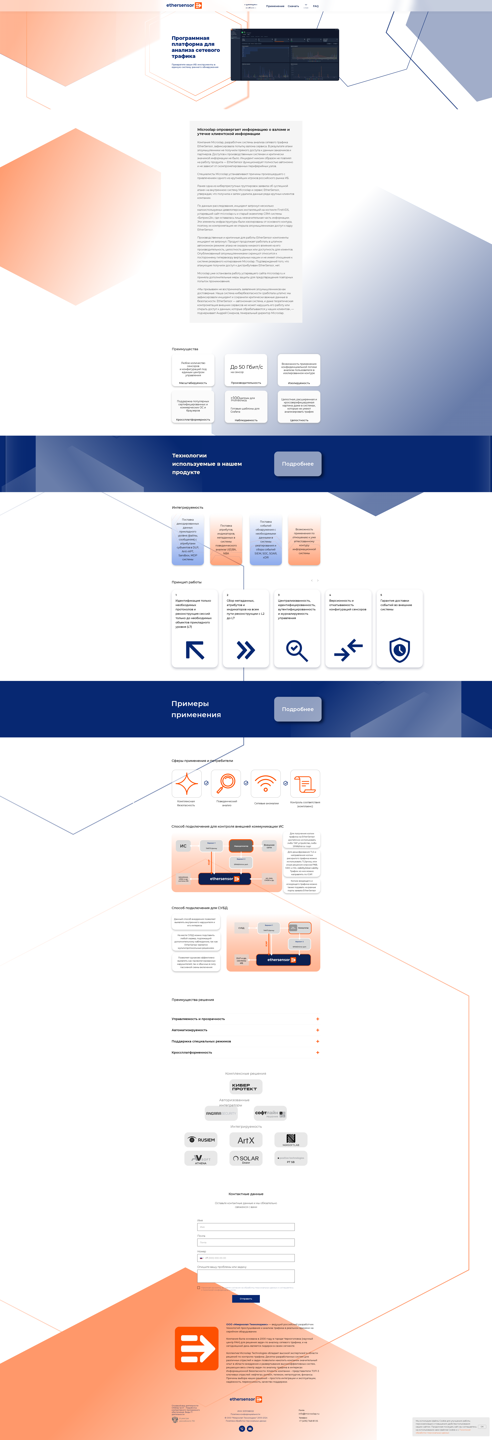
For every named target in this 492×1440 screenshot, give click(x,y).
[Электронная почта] (250, 1429)
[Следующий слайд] (317, 580)
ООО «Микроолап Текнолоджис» (247, 1324)
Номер (201, 1251)
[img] (184, 5)
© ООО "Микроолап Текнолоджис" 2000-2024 (246, 1418)
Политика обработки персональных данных (246, 1421)
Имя (200, 1220)
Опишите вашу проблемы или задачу (222, 1266)
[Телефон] (242, 1429)
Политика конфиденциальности (245, 1414)
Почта (201, 1235)
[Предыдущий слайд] (312, 580)
